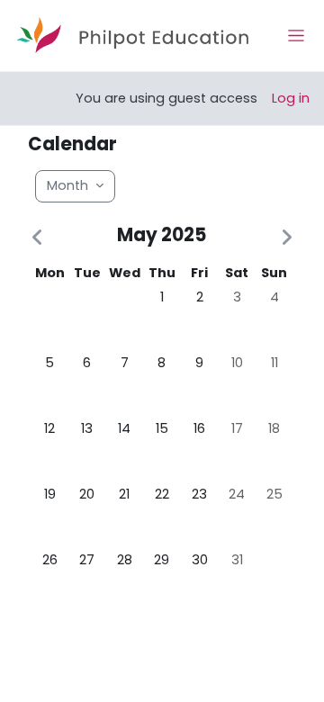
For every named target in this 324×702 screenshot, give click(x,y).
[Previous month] (40, 238)
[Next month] (283, 238)
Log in (291, 98)
